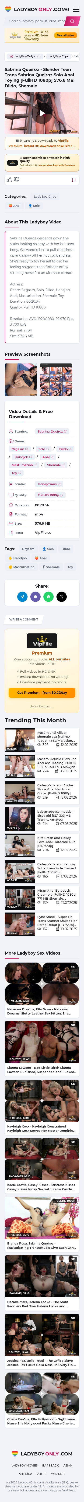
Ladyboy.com (37, 9)
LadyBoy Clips (58, 56)
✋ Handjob (18, 558)
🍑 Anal (15, 205)
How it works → (42, 706)
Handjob (21, 457)
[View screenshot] (21, 379)
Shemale (54, 465)
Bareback (50, 1465)
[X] (61, 597)
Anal (46, 457)
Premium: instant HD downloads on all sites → (42, 146)
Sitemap (25, 1474)
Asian (68, 1465)
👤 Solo (34, 205)
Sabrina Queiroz (50, 431)
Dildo (63, 449)
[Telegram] (22, 597)
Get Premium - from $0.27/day (42, 692)
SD (73, 966)
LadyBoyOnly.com (27, 56)
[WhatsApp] (48, 597)
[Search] (72, 21)
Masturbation (22, 465)
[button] (67, 9)
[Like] (9, 179)
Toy (14, 473)
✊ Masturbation (22, 567)
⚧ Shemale (51, 567)
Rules (41, 1474)
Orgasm (18, 449)
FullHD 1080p (48, 495)
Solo (41, 449)
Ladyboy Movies (24, 1465)
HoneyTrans (47, 484)
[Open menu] (76, 9)
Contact (58, 1474)
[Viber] (35, 597)
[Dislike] (16, 179)
